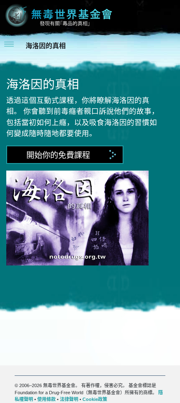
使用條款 (46, 399)
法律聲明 (69, 399)
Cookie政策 (94, 399)
